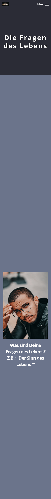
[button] (43, 4)
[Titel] (8, 4)
